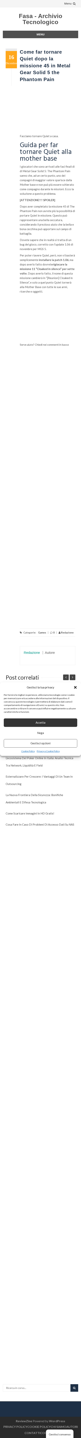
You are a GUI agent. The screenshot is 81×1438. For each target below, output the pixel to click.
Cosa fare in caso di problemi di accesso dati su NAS (40, 824)
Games (42, 632)
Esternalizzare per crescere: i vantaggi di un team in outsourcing (39, 780)
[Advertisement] (47, 110)
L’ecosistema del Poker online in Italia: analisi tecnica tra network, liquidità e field (39, 761)
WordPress (57, 1421)
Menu (68, 3)
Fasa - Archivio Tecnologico (40, 19)
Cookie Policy (28, 751)
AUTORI (72, 1426)
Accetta (40, 722)
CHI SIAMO (58, 1426)
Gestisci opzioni (40, 743)
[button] (75, 687)
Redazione (67, 632)
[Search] (74, 1388)
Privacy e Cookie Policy (48, 751)
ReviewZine (24, 1421)
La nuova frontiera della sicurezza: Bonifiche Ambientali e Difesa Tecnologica (34, 798)
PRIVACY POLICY (15, 1426)
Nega (40, 733)
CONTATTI (32, 1433)
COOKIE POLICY (39, 1426)
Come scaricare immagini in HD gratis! (30, 813)
